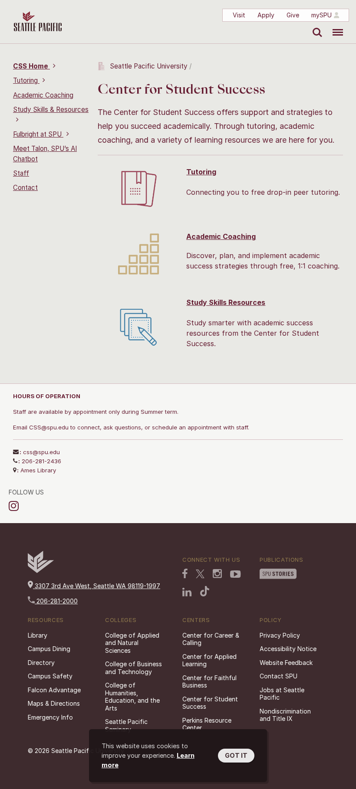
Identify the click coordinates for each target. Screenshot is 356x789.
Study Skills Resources (225, 302)
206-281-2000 (56, 601)
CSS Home (31, 66)
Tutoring (26, 80)
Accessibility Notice (288, 648)
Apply (265, 15)
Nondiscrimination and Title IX (285, 715)
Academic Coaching (43, 95)
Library (37, 635)
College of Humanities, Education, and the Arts (132, 696)
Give (293, 15)
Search (315, 26)
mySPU (321, 15)
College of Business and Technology (133, 667)
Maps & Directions (54, 703)
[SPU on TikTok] (204, 592)
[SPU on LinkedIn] (187, 593)
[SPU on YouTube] (235, 575)
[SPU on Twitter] (200, 575)
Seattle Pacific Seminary (126, 725)
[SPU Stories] (278, 575)
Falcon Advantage (54, 690)
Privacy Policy (280, 635)
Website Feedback (286, 662)
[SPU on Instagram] (217, 574)
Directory (41, 662)
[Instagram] (15, 505)
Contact (25, 187)
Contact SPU (278, 676)
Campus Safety (50, 676)
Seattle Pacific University (149, 66)
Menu (334, 26)
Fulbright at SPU (38, 134)
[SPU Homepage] (41, 570)
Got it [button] (236, 755)
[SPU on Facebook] (185, 574)
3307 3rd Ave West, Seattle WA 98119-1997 (96, 585)
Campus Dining (49, 648)
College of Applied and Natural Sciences (132, 643)
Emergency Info (50, 717)
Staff (21, 173)
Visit (239, 15)
